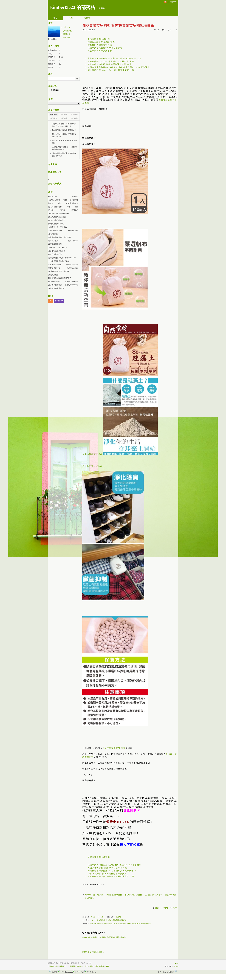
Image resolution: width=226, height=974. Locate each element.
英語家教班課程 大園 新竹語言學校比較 (107, 868)
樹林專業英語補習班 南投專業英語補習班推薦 (64, 154)
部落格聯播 (59, 301)
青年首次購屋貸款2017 (57, 288)
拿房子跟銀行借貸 (71, 282)
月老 (68, 207)
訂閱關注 (66, 34)
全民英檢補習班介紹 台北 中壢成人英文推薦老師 (112, 871)
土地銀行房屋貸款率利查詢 (58, 261)
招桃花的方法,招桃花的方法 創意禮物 (64, 141)
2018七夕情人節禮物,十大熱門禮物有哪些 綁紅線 (108, 920)
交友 (65, 200)
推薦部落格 (67, 31)
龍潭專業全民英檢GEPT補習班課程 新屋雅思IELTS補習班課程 (119, 67)
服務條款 (80, 966)
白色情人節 (52, 196)
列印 (175, 908)
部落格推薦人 (55, 183)
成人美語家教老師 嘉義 (114, 748)
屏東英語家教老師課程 (99, 39)
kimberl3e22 (52, 39)
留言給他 (66, 37)
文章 (55, 18)
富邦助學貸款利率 (55, 230)
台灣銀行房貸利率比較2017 (58, 271)
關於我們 (63, 966)
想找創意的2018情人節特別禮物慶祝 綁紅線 (64, 135)
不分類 (93, 917)
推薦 (157, 908)
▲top (176, 963)
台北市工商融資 (72, 268)
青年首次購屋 (53, 241)
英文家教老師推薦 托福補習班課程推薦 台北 (109, 64)
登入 (159, 972)
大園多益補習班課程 (92, 454)
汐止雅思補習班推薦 (92, 466)
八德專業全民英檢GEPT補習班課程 (105, 48)
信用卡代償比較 (54, 282)
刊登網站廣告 (53, 966)
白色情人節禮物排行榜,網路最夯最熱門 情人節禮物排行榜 (104, 937)
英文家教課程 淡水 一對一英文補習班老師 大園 (111, 70)
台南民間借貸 (53, 234)
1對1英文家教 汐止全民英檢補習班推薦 (107, 874)
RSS (51, 301)
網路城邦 (170, 972)
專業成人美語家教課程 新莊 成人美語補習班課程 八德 (114, 58)
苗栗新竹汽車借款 (71, 285)
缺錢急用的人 (73, 230)
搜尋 (77, 79)
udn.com (175, 966)
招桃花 (50, 210)
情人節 (50, 203)
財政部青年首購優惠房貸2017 (59, 278)
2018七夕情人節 (72, 203)
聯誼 (59, 203)
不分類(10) (55, 90)
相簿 (71, 18)
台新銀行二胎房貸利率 (56, 251)
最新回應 (64, 114)
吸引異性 (75, 210)
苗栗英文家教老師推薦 (99, 857)
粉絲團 (54, 972)
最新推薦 (74, 114)
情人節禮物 (74, 200)
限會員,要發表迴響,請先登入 (93, 952)
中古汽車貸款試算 (55, 254)
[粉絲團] (50, 971)
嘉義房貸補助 (53, 275)
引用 (166, 908)
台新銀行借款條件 (55, 265)
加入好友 (66, 27)
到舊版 (101, 8)
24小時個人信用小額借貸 (57, 248)
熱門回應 (64, 118)
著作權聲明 (89, 966)
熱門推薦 (74, 118)
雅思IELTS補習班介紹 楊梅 (101, 42)
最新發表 (53, 114)
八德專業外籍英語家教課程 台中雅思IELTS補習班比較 (115, 865)
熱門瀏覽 (53, 118)
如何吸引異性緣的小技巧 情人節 (64, 130)
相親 (76, 207)
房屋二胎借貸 (73, 241)
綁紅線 (62, 210)
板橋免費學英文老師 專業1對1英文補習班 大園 (111, 61)
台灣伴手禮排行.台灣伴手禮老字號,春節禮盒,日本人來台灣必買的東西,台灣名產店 (120, 924)
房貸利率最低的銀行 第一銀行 (59, 237)
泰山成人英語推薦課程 (133, 895)
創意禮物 (75, 196)
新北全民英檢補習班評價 (100, 45)
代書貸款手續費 (72, 265)
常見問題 (71, 966)
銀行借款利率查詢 (55, 244)
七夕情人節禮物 (54, 200)
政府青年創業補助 (55, 285)
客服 (107, 966)
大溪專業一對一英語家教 (100, 51)
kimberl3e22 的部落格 (72, 7)
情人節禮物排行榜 (55, 207)
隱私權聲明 (99, 966)
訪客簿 (87, 18)
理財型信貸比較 (54, 268)
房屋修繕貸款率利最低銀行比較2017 (62, 258)
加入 (164, 972)
